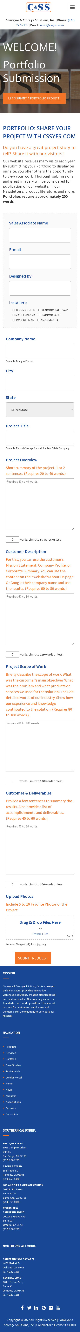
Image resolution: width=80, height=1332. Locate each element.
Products (11, 1046)
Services (11, 1053)
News (9, 1089)
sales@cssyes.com (52, 25)
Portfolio (11, 1059)
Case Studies (13, 1065)
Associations (13, 1102)
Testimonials (13, 1071)
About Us (11, 1096)
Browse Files (40, 934)
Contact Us (12, 1114)
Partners (11, 1108)
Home (9, 1083)
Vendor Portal (14, 1077)
